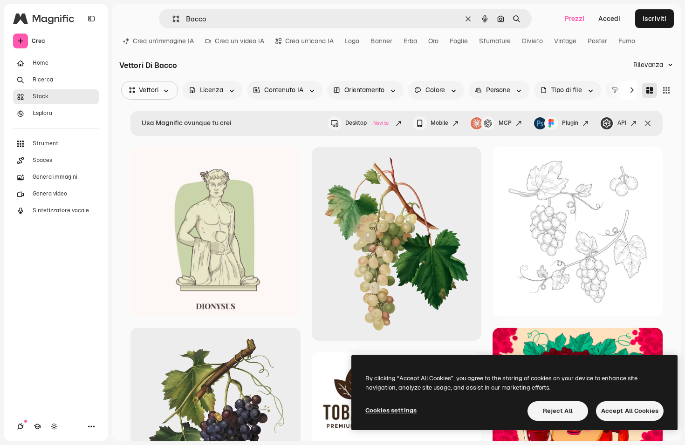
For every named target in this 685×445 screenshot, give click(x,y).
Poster (597, 41)
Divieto (532, 41)
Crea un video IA (239, 41)
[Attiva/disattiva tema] (54, 426)
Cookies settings (391, 410)
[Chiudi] (647, 123)
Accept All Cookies (629, 411)
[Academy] (37, 426)
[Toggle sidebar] (91, 18)
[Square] (666, 90)
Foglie (459, 41)
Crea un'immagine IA (163, 41)
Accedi (609, 18)
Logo (352, 41)
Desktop (367, 123)
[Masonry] (649, 90)
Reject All (558, 411)
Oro (433, 41)
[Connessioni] (20, 426)
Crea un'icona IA (309, 41)
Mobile (439, 123)
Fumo (626, 41)
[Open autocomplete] (172, 18)
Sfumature (495, 41)
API (621, 123)
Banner (381, 41)
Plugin (570, 123)
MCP (505, 123)
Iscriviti (654, 18)
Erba (410, 41)
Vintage (565, 41)
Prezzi (574, 18)
